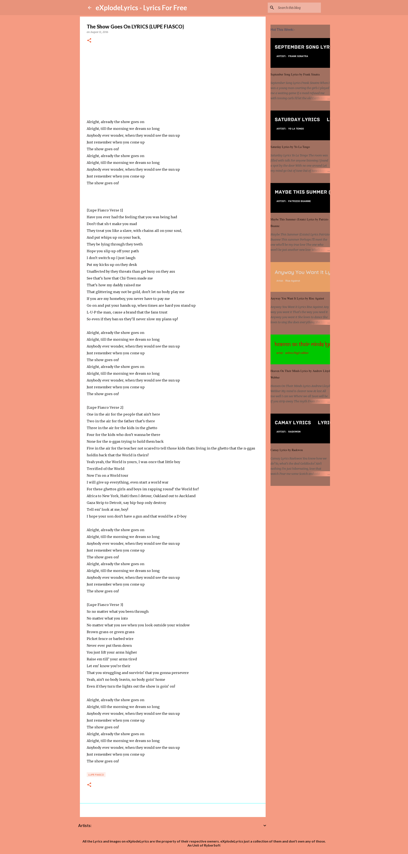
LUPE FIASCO (96, 774)
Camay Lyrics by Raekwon (287, 450)
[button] (89, 41)
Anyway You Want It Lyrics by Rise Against (297, 298)
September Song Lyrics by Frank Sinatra (295, 74)
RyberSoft (212, 845)
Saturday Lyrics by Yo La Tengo (290, 147)
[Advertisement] (173, 82)
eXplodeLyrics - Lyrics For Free (141, 7)
